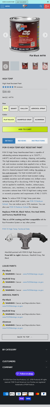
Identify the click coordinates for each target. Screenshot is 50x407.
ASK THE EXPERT (22, 2)
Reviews (22, 141)
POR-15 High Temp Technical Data (15, 229)
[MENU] (1, 6)
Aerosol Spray (38, 108)
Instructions (38, 141)
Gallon (24, 108)
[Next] (44, 35)
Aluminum (39, 119)
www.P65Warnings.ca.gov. (33, 274)
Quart (14, 108)
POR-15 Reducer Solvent (19, 207)
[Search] (41, 6)
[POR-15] (25, 6)
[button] (8, 87)
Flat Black (9, 119)
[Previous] (4, 35)
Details (9, 141)
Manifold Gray (24, 119)
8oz (5, 108)
